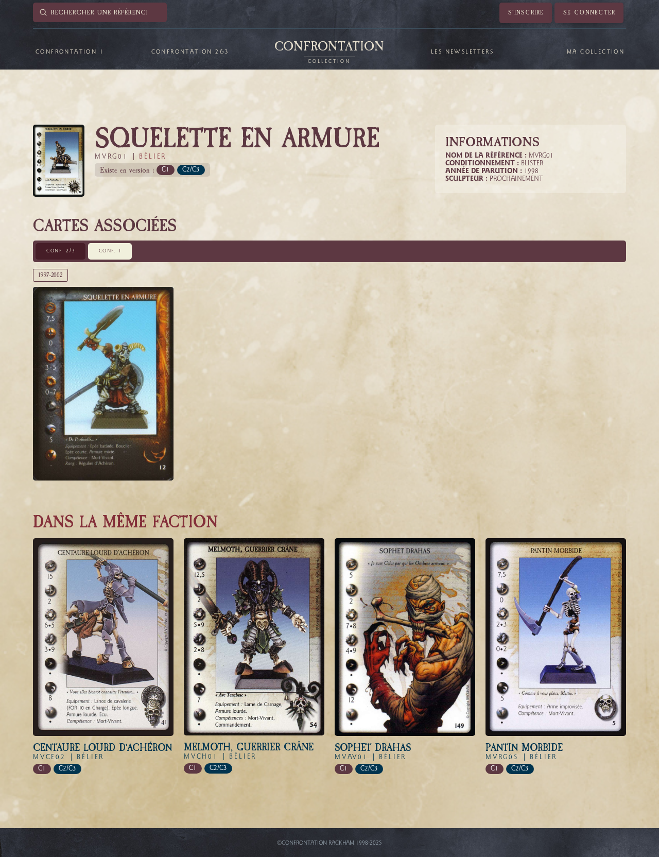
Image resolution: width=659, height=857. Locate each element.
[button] (69, 52)
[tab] (60, 251)
